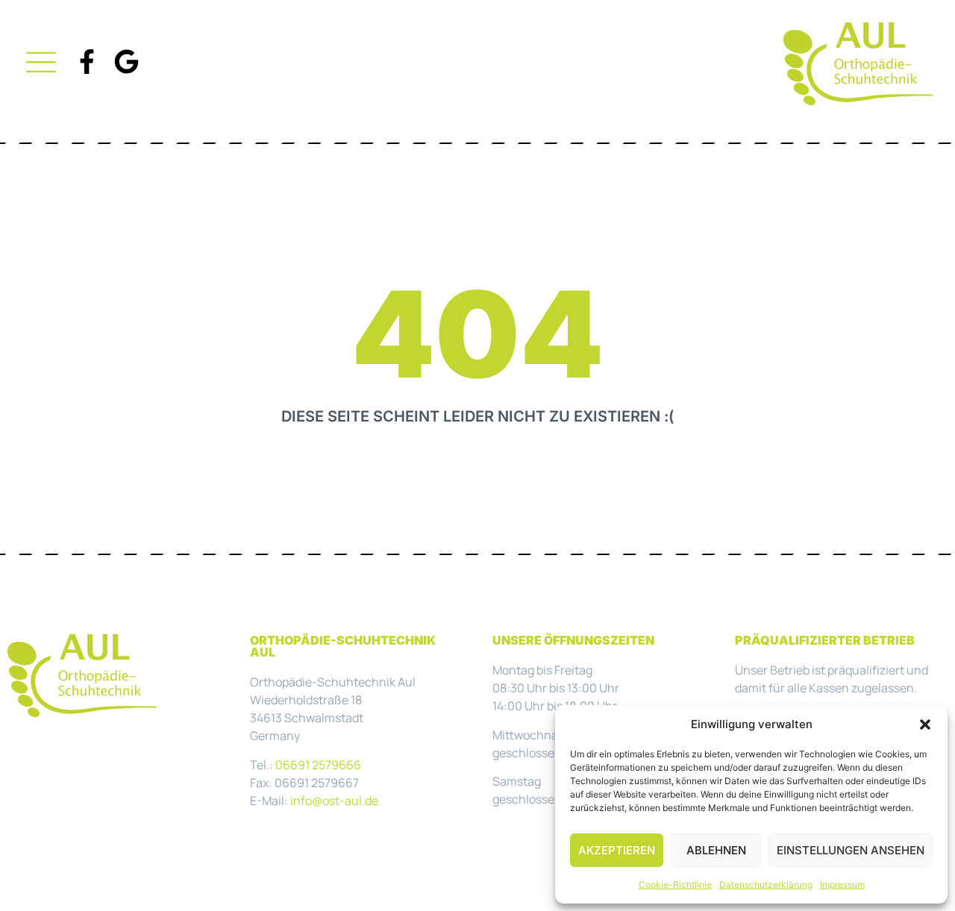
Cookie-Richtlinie (675, 884)
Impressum (842, 884)
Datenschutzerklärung (765, 884)
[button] (925, 724)
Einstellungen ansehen (850, 850)
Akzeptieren (616, 850)
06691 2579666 (318, 765)
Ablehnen (716, 850)
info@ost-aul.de (334, 800)
